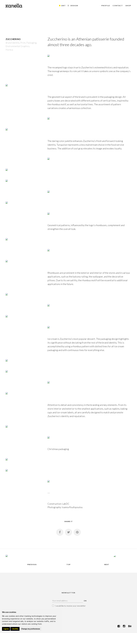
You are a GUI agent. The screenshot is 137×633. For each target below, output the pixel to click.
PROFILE (105, 6)
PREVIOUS (32, 564)
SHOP (128, 6)
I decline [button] (15, 629)
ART (63, 6)
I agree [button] (6, 629)
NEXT (106, 564)
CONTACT (118, 6)
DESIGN (74, 6)
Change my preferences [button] (30, 629)
